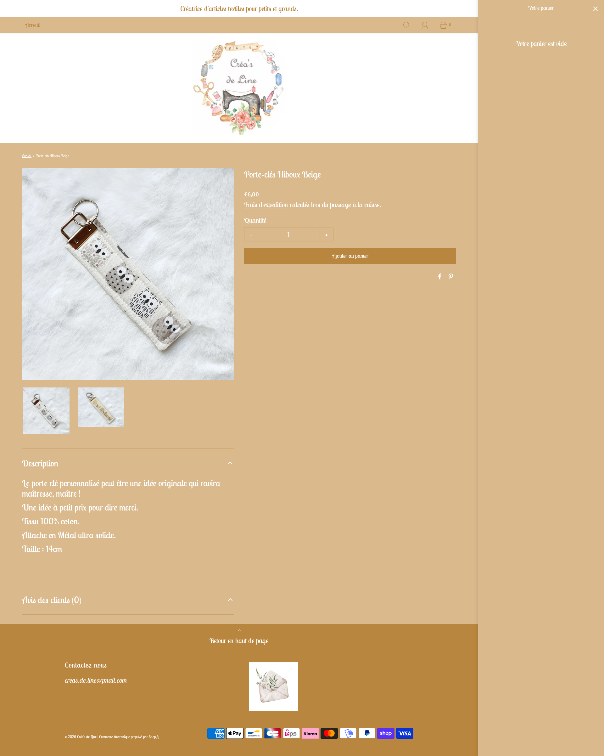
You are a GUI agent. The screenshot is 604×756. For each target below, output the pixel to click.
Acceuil (33, 25)
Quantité (255, 220)
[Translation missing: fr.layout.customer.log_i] (425, 25)
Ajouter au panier (350, 255)
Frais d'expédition (266, 204)
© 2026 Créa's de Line (81, 736)
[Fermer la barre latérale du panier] (595, 8)
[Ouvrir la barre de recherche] (406, 25)
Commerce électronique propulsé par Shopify (129, 736)
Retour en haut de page (239, 640)
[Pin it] (450, 276)
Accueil (26, 155)
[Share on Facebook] (439, 276)
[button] (46, 410)
